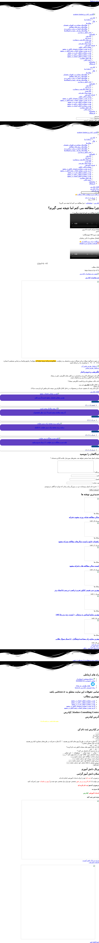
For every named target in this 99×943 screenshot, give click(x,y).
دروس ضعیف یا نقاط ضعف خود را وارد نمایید (84, 763)
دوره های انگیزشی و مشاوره (82, 40)
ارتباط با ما (87, 19)
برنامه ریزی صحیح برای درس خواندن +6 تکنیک (49, 427)
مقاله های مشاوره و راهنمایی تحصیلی (75, 25)
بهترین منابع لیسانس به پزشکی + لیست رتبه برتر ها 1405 (77, 615)
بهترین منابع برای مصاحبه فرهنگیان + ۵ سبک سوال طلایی (77, 639)
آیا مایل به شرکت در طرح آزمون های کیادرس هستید (80, 741)
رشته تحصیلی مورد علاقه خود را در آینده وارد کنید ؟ (82, 754)
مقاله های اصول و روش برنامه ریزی (75, 29)
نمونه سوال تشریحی (84, 43)
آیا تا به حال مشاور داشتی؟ (90, 743)
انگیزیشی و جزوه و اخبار (89, 372)
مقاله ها (88, 23)
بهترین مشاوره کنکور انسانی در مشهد (79, 56)
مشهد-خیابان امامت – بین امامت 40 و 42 (49, 721)
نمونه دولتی (86, 753)
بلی (95, 745)
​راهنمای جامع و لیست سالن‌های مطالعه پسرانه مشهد (78, 542)
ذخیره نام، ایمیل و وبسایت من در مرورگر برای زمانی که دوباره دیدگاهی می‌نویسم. (70, 486)
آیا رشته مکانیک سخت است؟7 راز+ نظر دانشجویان (49, 412)
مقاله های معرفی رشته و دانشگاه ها (75, 30)
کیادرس (92, 18)
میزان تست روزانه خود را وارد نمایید (87, 758)
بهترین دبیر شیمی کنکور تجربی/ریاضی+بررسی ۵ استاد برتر (77, 590)
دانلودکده (92, 34)
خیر (91, 745)
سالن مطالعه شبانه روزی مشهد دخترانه (84, 517)
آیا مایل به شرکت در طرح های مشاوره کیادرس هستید (43, 741)
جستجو (96, 118)
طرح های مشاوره (85, 58)
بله (95, 749)
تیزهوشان (76, 753)
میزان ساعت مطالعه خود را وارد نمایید (86, 756)
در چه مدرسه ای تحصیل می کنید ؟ (88, 751)
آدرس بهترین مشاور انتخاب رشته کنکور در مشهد (75, 51)
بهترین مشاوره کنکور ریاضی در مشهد (79, 54)
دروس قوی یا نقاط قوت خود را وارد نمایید (85, 761)
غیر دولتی (68, 753)
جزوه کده (88, 38)
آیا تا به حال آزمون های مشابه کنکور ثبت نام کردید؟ (82, 747)
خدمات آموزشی (90, 45)
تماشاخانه (92, 62)
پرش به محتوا (94, 1)
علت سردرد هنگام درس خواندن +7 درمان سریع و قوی (49, 442)
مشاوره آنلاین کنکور (85, 47)
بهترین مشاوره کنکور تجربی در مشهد (79, 53)
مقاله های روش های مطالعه (78, 27)
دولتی (95, 753)
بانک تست (88, 42)
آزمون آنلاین (87, 60)
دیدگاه (96, 472)
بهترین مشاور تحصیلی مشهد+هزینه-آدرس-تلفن (49, 397)
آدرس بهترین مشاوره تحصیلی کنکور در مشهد (76, 49)
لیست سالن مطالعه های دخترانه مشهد (84, 566)
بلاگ (93, 21)
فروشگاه (92, 64)
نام (98, 476)
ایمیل (97, 479)
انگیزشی (88, 36)
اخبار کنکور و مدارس (84, 32)
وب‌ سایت (96, 483)
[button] (49, 116)
